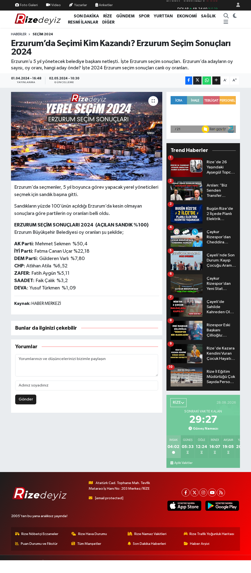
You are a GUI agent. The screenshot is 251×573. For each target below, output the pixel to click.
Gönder (26, 399)
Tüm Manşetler (89, 544)
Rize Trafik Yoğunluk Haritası (211, 534)
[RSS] (221, 492)
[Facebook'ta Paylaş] (188, 80)
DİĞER (108, 22)
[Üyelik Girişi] (236, 5)
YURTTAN (163, 16)
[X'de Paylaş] (197, 80)
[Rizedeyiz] (38, 19)
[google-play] (222, 506)
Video (56, 5)
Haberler (18, 34)
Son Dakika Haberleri (149, 544)
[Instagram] (203, 492)
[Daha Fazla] (216, 80)
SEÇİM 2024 (43, 34)
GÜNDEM (125, 16)
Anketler (105, 5)
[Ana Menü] (226, 22)
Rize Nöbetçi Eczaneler (39, 534)
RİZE (107, 16)
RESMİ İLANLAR (83, 22)
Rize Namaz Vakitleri (150, 534)
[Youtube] (212, 492)
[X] (194, 492)
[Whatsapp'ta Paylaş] (206, 80)
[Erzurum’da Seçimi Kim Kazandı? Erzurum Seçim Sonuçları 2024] (86, 136)
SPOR (144, 16)
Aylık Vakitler (183, 463)
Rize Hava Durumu (92, 534)
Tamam (233, 566)
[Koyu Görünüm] (235, 16)
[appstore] (184, 506)
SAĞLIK (208, 16)
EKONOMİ (187, 16)
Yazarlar (80, 5)
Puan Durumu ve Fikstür (39, 544)
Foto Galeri (29, 5)
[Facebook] (186, 492)
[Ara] (226, 16)
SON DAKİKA (86, 16)
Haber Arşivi (199, 544)
